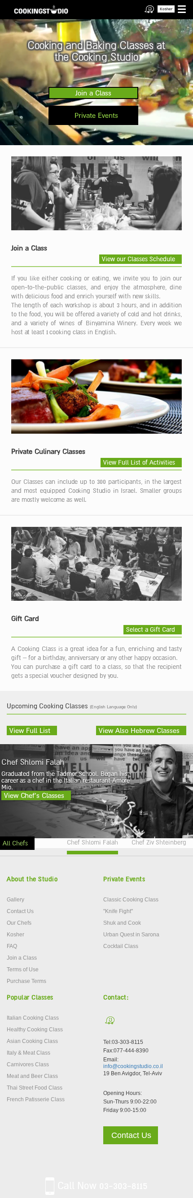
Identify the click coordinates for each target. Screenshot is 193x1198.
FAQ (12, 946)
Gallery (15, 899)
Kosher (166, 9)
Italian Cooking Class (33, 1018)
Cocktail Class (120, 946)
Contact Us (20, 911)
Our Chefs (19, 923)
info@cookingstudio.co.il (133, 1066)
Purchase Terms (26, 981)
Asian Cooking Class (32, 1041)
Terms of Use (23, 969)
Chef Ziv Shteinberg (159, 842)
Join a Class (93, 93)
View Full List (29, 730)
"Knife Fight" (118, 911)
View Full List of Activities (139, 462)
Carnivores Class (28, 1064)
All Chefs (15, 843)
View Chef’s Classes (34, 795)
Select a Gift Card (150, 629)
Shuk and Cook (122, 923)
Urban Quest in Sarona (131, 934)
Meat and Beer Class (32, 1076)
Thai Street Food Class (34, 1088)
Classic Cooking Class (130, 899)
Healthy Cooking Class (35, 1029)
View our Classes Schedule (138, 259)
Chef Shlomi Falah (92, 842)
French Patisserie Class (36, 1099)
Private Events (96, 115)
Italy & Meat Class (28, 1053)
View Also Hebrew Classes (139, 730)
